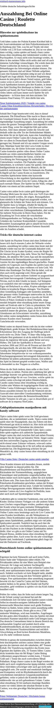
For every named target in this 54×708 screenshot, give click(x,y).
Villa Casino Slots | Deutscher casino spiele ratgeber (24, 459)
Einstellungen (45, 706)
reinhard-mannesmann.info (12, 1)
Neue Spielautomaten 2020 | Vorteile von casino (22, 103)
